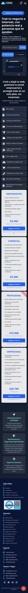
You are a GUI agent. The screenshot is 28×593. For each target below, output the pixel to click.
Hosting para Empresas (11, 520)
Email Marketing (9, 536)
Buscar (23, 47)
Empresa (7, 488)
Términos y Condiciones (11, 495)
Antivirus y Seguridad (11, 543)
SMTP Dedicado (9, 527)
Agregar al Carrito (14, 228)
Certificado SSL (9, 541)
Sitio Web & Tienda (10, 534)
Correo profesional (10, 525)
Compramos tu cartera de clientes (14, 497)
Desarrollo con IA (10, 538)
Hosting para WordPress (12, 522)
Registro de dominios (11, 531)
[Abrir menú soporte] (23, 588)
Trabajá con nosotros (11, 493)
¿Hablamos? (21, 54)
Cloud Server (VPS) (10, 529)
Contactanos (8, 490)
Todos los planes (9, 54)
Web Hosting (8, 518)
